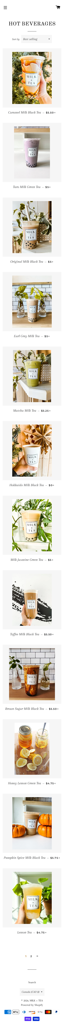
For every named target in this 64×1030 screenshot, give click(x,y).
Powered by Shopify (32, 1005)
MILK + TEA (36, 1000)
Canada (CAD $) (30, 991)
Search (32, 982)
